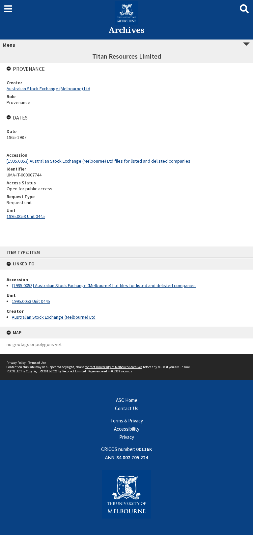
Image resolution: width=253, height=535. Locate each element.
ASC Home (126, 400)
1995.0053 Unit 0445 (31, 301)
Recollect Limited (74, 371)
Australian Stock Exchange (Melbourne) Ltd (54, 317)
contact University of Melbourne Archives (113, 367)
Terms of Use (37, 363)
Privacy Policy (16, 363)
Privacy (126, 437)
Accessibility (126, 429)
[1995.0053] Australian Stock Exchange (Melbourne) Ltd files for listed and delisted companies (104, 285)
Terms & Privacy (126, 420)
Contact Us (126, 408)
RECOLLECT (14, 371)
